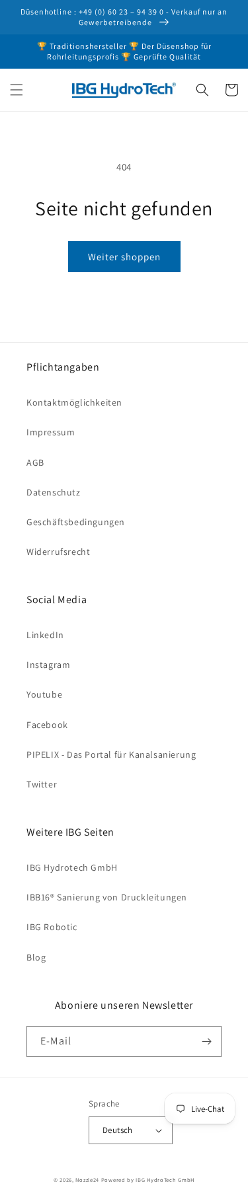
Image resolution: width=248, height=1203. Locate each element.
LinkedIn (45, 635)
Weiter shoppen (124, 256)
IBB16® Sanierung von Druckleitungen (106, 897)
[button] (16, 89)
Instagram (48, 665)
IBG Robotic (51, 927)
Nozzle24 (87, 1179)
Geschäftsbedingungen (75, 522)
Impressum (50, 432)
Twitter (41, 784)
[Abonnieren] (206, 1041)
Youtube (44, 694)
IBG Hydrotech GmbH (72, 867)
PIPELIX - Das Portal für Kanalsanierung (111, 754)
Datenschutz (53, 492)
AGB (35, 462)
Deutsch (118, 1130)
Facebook (47, 725)
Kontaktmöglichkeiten (74, 402)
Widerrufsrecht (58, 552)
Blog (36, 957)
